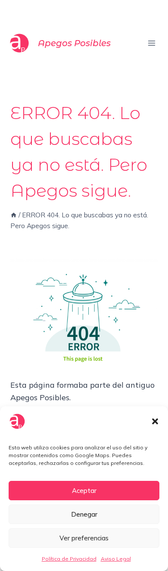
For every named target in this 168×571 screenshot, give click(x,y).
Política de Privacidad (69, 558)
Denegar (84, 514)
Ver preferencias (84, 538)
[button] (155, 421)
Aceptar (84, 490)
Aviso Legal (116, 558)
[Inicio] (13, 215)
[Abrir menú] (151, 43)
